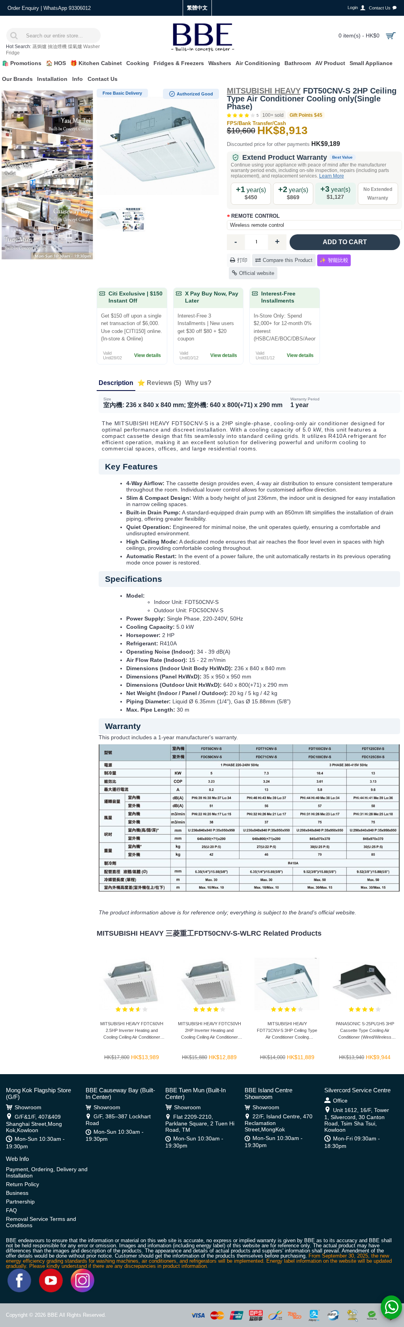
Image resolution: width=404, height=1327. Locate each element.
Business (17, 1193)
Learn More (331, 176)
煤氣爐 (75, 46)
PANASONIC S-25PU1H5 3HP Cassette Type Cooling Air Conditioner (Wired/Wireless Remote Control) (365, 1031)
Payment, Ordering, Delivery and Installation (47, 1172)
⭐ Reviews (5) (159, 382)
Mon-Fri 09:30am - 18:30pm (352, 1142)
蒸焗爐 (39, 46)
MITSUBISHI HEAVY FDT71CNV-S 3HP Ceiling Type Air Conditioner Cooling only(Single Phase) (287, 1031)
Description (116, 382)
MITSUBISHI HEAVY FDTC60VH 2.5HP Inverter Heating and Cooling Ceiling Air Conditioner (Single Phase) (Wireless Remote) (131, 1031)
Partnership (20, 1201)
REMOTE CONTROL (255, 216)
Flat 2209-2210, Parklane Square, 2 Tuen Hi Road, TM (199, 1123)
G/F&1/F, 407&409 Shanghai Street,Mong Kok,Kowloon (34, 1123)
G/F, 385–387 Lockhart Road (118, 1119)
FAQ (11, 1210)
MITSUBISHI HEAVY (264, 90)
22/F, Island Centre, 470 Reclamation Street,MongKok (278, 1123)
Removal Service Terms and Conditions (41, 1222)
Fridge (13, 53)
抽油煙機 (57, 46)
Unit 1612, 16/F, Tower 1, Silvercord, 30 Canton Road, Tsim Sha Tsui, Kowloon (356, 1120)
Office (340, 1100)
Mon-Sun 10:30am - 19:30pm (35, 1142)
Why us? (198, 382)
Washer (91, 46)
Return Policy (22, 1184)
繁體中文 (197, 8)
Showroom (28, 1107)
